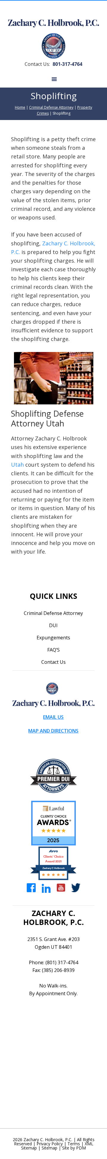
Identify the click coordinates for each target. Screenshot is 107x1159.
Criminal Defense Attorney (51, 107)
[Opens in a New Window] (31, 887)
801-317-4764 (67, 64)
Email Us (53, 717)
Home (20, 107)
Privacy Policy (50, 1143)
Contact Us (53, 662)
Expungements (53, 637)
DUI (53, 625)
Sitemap (49, 1148)
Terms (73, 1143)
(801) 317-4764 (61, 962)
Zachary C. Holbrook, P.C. (47, 1139)
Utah (17, 464)
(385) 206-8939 (58, 970)
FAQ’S (53, 650)
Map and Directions (53, 731)
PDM (81, 1148)
